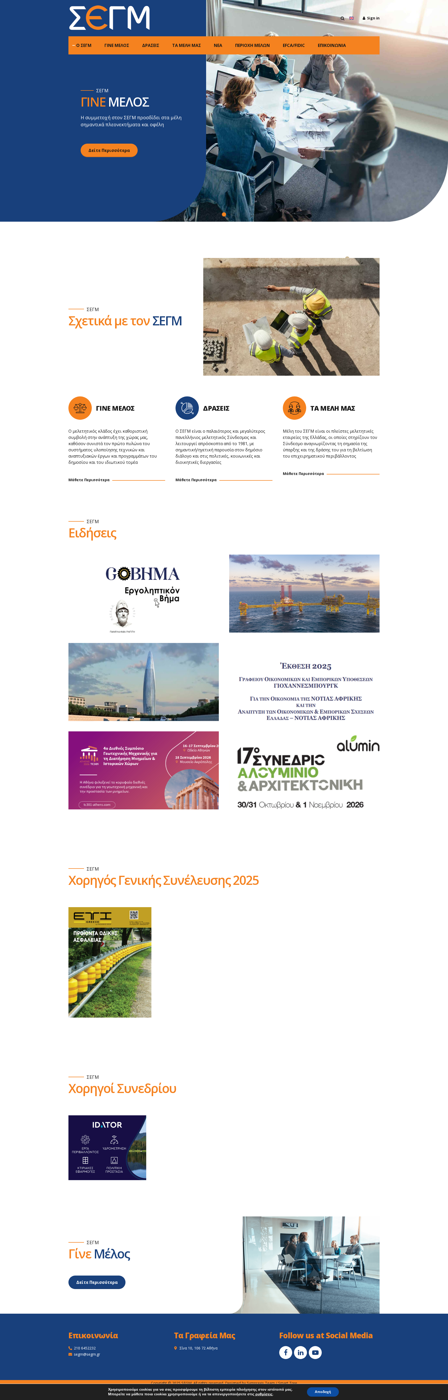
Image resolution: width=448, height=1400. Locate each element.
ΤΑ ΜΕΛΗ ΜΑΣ (186, 45)
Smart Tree (287, 1383)
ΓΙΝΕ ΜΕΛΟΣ (116, 45)
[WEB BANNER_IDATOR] (107, 1147)
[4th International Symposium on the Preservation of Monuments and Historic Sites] (148, 775)
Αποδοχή (323, 1391)
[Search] (343, 18)
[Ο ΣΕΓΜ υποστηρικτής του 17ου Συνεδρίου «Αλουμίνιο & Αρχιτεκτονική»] (309, 775)
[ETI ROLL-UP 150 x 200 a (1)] (109, 962)
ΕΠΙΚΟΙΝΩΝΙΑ (332, 45)
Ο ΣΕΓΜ (84, 45)
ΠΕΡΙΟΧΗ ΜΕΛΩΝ (252, 45)
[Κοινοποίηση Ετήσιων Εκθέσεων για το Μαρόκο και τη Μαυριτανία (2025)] (148, 687)
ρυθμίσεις (263, 1394)
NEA (218, 45)
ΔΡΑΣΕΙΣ (150, 45)
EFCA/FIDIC (294, 45)
